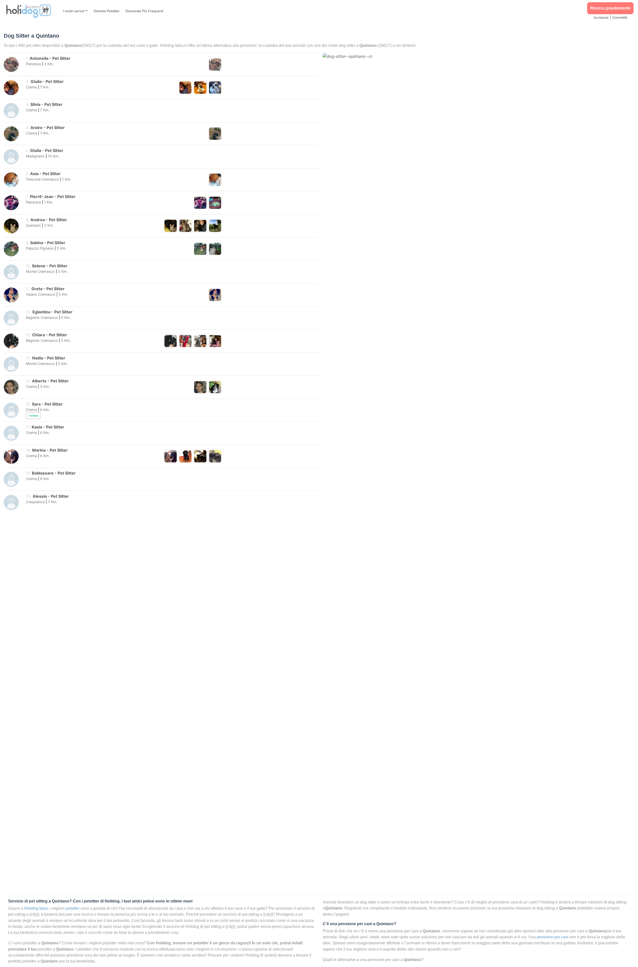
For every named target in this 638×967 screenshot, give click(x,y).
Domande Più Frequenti (144, 11)
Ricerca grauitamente (610, 8)
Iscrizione (601, 17)
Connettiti (619, 17)
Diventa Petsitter (107, 11)
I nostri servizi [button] (73, 11)
